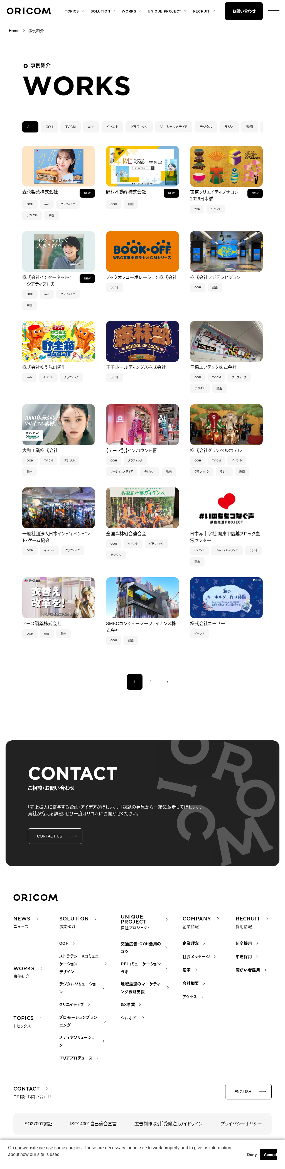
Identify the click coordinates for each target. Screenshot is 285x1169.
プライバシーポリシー (241, 1123)
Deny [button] (252, 1154)
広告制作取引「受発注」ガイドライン (168, 1123)
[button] (9, 1162)
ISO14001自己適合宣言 (93, 1123)
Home (14, 30)
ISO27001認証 (37, 1123)
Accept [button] (270, 1154)
